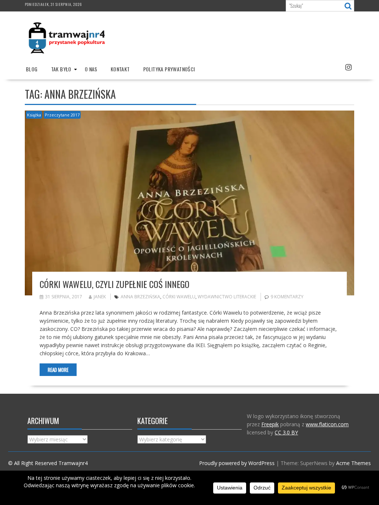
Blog (32, 69)
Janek (100, 297)
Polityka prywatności (169, 69)
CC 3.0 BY (286, 432)
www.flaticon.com (327, 424)
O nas (91, 69)
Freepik (270, 424)
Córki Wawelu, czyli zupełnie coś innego (115, 284)
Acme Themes (353, 463)
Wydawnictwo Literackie (227, 297)
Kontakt (120, 69)
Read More (58, 369)
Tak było (61, 69)
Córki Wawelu (178, 297)
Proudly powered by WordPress (237, 463)
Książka (34, 115)
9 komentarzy (287, 297)
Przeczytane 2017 (62, 115)
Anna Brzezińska (140, 297)
